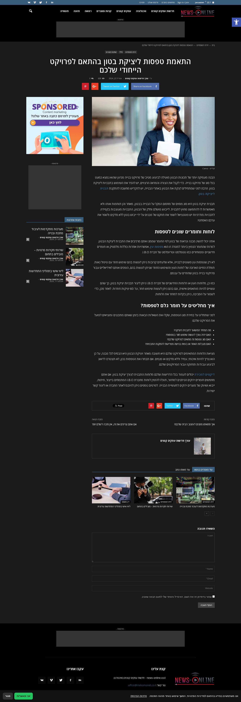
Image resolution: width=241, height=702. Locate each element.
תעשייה (64, 11)
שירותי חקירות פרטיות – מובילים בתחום (155, 506)
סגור (7, 696)
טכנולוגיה (141, 11)
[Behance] (52, 2)
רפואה (88, 11)
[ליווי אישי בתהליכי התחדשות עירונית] (111, 490)
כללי (120, 52)
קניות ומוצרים (104, 11)
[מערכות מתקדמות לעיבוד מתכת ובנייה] (195, 490)
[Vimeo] (34, 2)
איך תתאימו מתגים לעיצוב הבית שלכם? (194, 424)
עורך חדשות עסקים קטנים (136, 78)
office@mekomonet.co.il (142, 685)
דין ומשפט (125, 502)
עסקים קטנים (123, 11)
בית (213, 45)
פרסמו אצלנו (153, 2)
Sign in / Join (183, 2)
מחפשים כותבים (168, 2)
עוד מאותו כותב (182, 469)
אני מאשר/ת (23, 696)
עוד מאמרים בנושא (203, 469)
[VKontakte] (29, 2)
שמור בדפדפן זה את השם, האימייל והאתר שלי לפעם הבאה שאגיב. (176, 596)
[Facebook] (46, 2)
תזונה (77, 11)
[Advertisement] (120, 29)
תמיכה (141, 2)
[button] (236, 22)
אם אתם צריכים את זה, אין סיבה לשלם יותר (114, 424)
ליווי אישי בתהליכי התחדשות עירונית (114, 506)
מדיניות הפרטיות (139, 696)
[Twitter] (40, 2)
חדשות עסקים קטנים (162, 11)
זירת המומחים (130, 52)
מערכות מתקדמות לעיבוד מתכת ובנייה (197, 506)
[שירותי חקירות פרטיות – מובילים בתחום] (153, 490)
